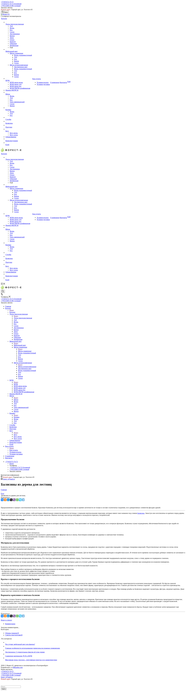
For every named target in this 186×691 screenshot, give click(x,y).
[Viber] (14, 499)
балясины (140, 513)
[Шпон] (18, 92)
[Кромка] (18, 108)
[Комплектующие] (18, 139)
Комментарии (10, 624)
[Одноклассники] (5, 499)
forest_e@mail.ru (9, 479)
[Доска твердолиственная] (18, 22)
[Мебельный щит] (18, 49)
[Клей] (18, 143)
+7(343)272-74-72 (7, 2)
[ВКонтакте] (2, 499)
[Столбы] (18, 117)
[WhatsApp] (17, 499)
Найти (4, 689)
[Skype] (20, 499)
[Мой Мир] (8, 499)
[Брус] (18, 129)
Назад (11, 310)
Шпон (16, 400)
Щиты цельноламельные (27, 367)
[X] (11, 499)
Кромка (16, 417)
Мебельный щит (20, 345)
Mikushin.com (18, 667)
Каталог (12, 312)
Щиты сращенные (24, 351)
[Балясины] (18, 121)
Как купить (13, 450)
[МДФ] (18, 79)
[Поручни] (18, 125)
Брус (15, 435)
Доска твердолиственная (23, 318)
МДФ (16, 384)
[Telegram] (23, 499)
